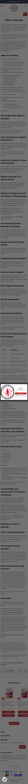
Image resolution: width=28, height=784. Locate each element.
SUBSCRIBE (21, 393)
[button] (4, 779)
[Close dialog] (26, 385)
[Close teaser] (8, 775)
